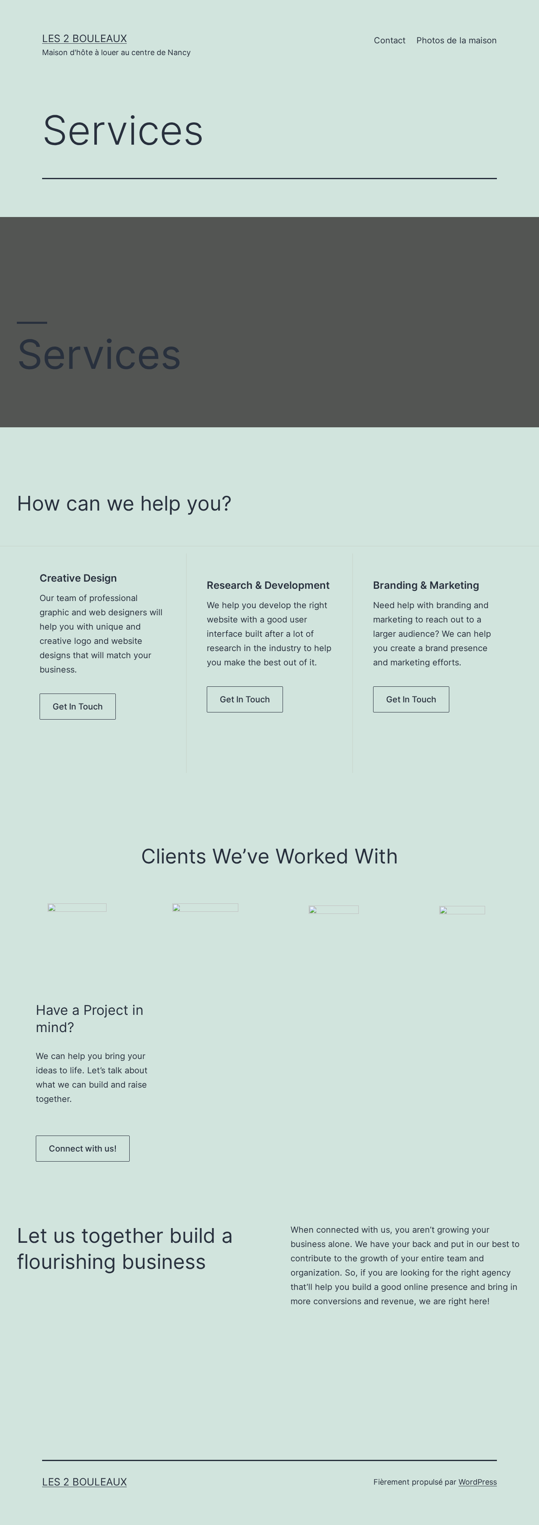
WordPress (478, 1481)
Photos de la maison (456, 40)
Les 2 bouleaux (84, 38)
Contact (390, 40)
